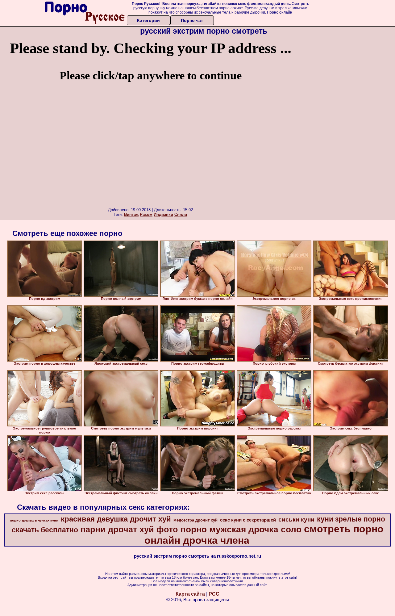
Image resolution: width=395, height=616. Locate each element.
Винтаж (131, 214)
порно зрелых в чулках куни (34, 520)
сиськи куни (296, 519)
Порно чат (192, 20)
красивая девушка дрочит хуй (116, 519)
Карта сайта (190, 594)
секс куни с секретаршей (248, 520)
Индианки (163, 214)
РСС (214, 594)
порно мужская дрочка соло (241, 529)
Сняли (180, 214)
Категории (148, 20)
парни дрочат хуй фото (129, 529)
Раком (146, 214)
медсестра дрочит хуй (195, 520)
